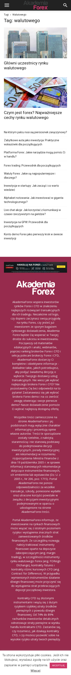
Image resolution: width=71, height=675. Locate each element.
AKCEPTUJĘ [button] (58, 665)
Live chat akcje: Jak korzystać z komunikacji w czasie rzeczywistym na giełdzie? (32, 212)
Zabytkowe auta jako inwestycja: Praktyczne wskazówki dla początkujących (31, 142)
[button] (6, 5)
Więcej (35, 670)
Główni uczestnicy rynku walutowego (26, 65)
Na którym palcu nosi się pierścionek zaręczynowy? (35, 132)
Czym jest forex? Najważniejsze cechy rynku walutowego (33, 115)
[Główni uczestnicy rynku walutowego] (35, 42)
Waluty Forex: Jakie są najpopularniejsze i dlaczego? (29, 175)
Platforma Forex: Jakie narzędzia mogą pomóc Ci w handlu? (34, 154)
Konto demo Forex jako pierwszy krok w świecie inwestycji (33, 236)
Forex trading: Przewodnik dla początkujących (32, 165)
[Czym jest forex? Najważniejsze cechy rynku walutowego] (35, 92)
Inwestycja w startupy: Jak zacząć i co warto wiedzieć (31, 187)
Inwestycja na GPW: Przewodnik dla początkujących (26, 224)
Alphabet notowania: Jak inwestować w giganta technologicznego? (33, 200)
